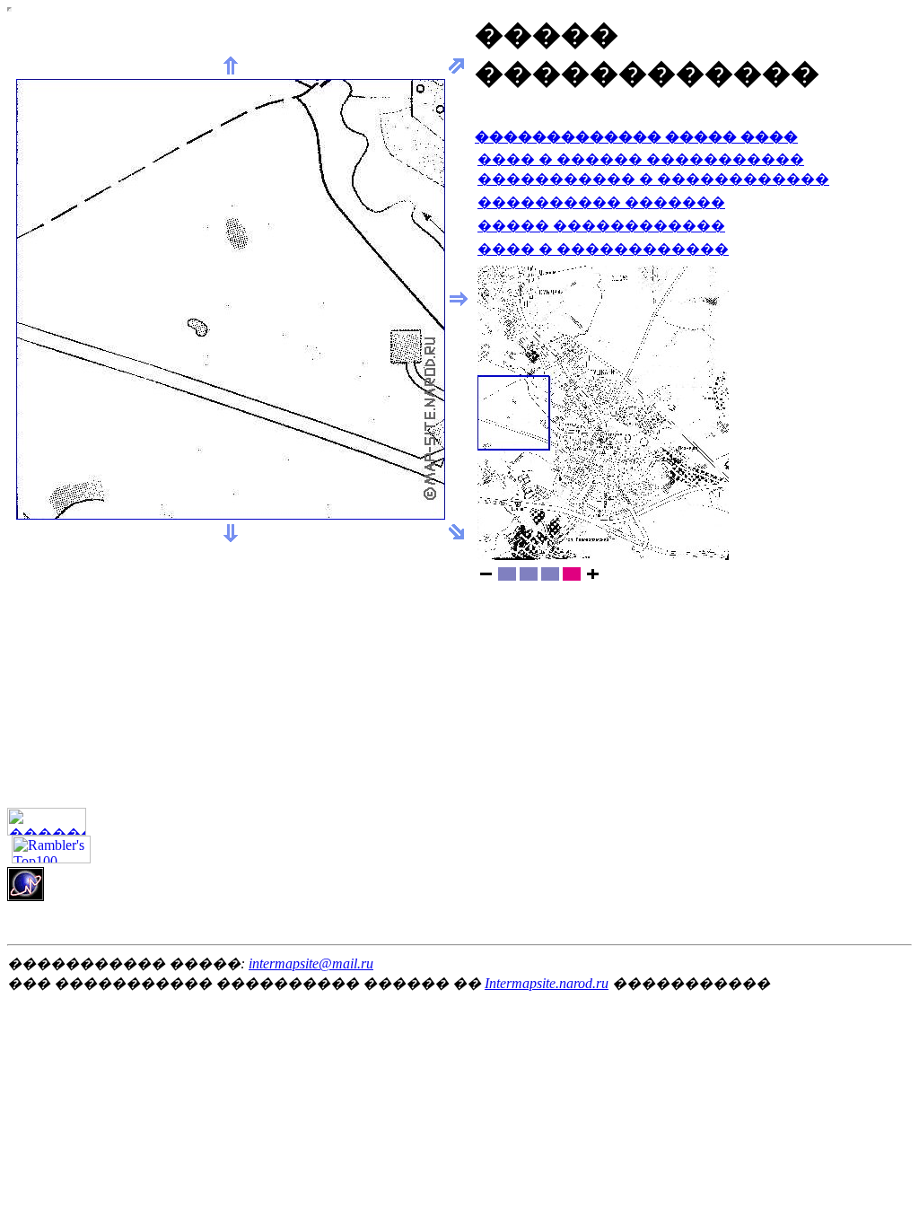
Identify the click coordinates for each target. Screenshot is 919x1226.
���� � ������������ (603, 249)
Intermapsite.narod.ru (546, 983)
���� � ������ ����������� (640, 159)
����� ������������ (601, 225)
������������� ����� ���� (636, 136)
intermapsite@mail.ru (311, 963)
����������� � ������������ (653, 179)
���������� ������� (601, 202)
